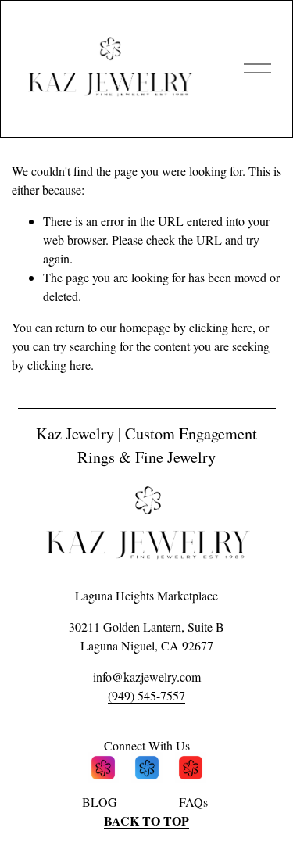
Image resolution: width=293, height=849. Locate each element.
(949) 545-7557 (146, 695)
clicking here (220, 327)
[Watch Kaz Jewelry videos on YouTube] (190, 770)
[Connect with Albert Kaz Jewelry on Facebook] (147, 770)
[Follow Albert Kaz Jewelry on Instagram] (103, 770)
